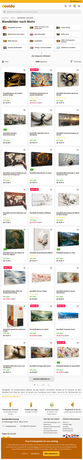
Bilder (13, 18)
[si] (77, 435)
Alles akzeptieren (51, 454)
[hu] (66, 435)
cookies (36, 447)
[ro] (75, 435)
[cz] (69, 435)
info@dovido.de (10, 426)
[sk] (64, 435)
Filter (7, 62)
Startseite (5, 18)
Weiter (48, 385)
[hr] (72, 435)
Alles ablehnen (35, 453)
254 (43, 385)
